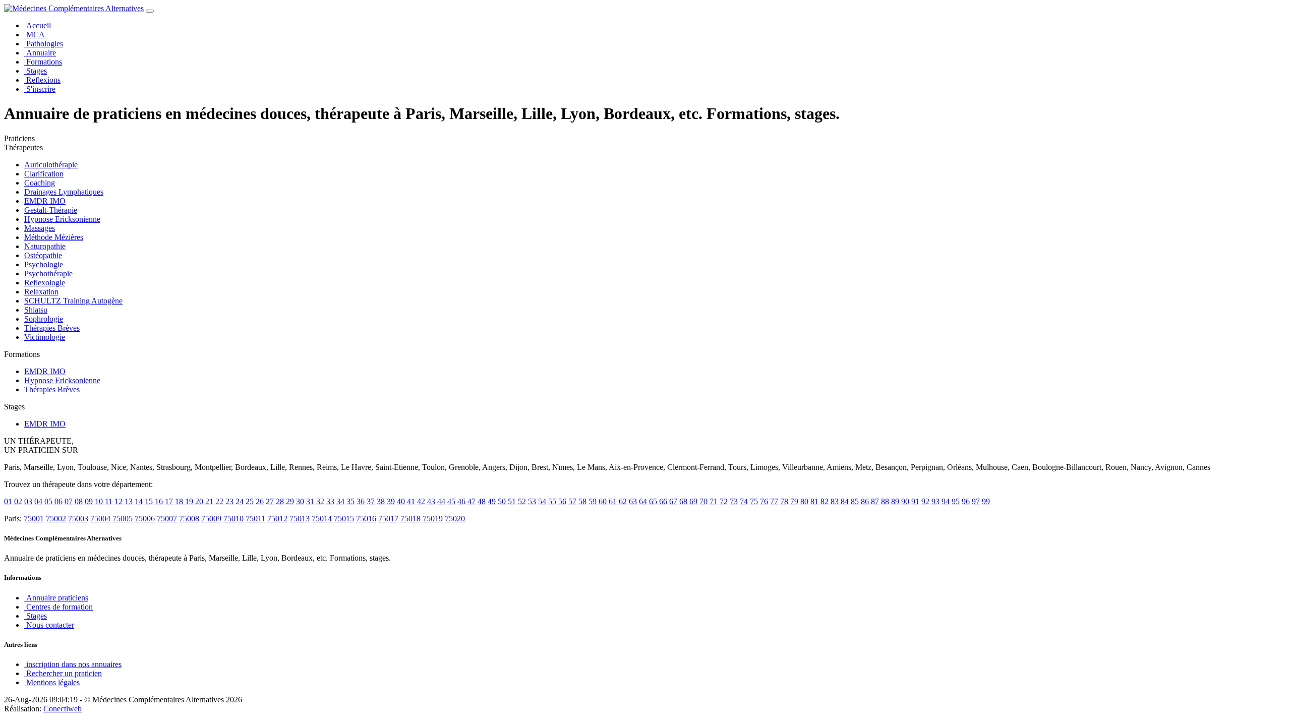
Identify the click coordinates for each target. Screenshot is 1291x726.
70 (703, 501)
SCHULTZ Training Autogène (73, 300)
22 (219, 501)
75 (754, 501)
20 (199, 501)
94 (946, 501)
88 (885, 501)
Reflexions (42, 80)
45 (451, 501)
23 (229, 501)
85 (855, 501)
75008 (189, 518)
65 (653, 501)
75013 (299, 518)
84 (845, 501)
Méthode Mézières (53, 237)
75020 (455, 518)
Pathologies (43, 43)
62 (623, 501)
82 (824, 501)
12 (118, 501)
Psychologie (43, 264)
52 (522, 501)
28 (280, 501)
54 (542, 501)
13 (129, 501)
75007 (167, 518)
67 (673, 501)
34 (340, 501)
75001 (34, 518)
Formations (43, 61)
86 (865, 501)
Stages (35, 71)
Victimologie (44, 337)
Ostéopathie (43, 255)
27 (270, 501)
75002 (56, 518)
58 (582, 501)
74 (744, 501)
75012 (277, 518)
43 (431, 501)
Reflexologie (44, 282)
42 (421, 501)
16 (159, 501)
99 (986, 501)
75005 (122, 518)
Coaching (39, 182)
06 (58, 501)
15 (149, 501)
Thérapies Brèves (52, 328)
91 (915, 501)
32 (320, 501)
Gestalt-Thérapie (50, 210)
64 (643, 501)
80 (804, 501)
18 (179, 501)
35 (350, 501)
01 (8, 501)
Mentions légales (52, 682)
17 (169, 501)
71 (714, 501)
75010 (233, 518)
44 (441, 501)
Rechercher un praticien (63, 673)
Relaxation (41, 291)
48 (482, 501)
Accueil (37, 25)
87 (875, 501)
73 (734, 501)
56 (562, 501)
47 (471, 501)
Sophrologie (43, 319)
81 (814, 501)
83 (835, 501)
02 (18, 501)
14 (139, 501)
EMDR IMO (45, 201)
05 (48, 501)
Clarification (44, 173)
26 (260, 501)
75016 (366, 518)
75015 (344, 518)
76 (764, 501)
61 (613, 501)
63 (633, 501)
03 (28, 501)
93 (935, 501)
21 (209, 501)
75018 (410, 518)
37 (371, 501)
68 (683, 501)
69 (693, 501)
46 (461, 501)
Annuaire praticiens (56, 597)
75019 (433, 518)
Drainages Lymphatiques (63, 192)
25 (250, 501)
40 (401, 501)
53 (532, 501)
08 (79, 501)
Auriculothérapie (51, 164)
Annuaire (40, 52)
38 (381, 501)
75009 (211, 518)
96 (966, 501)
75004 (100, 518)
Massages (39, 228)
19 (189, 501)
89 (895, 501)
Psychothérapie (48, 273)
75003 (78, 518)
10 (99, 501)
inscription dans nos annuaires (73, 664)
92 (925, 501)
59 (593, 501)
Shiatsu (35, 310)
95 (956, 501)
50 (502, 501)
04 (38, 501)
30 (300, 501)
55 (552, 501)
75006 (145, 518)
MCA (34, 34)
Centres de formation (58, 606)
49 (492, 501)
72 (724, 501)
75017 (388, 518)
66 (663, 501)
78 (784, 501)
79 (794, 501)
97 (976, 501)
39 (391, 501)
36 (361, 501)
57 (572, 501)
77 (774, 501)
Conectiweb (62, 708)
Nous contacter (49, 625)
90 (905, 501)
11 (108, 501)
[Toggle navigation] (150, 11)
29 (290, 501)
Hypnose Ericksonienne (62, 219)
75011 (255, 518)
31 (310, 501)
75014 (322, 518)
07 (69, 501)
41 (411, 501)
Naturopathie (45, 246)
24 (240, 501)
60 (603, 501)
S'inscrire (39, 89)
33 (330, 501)
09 (89, 501)
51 (512, 501)
